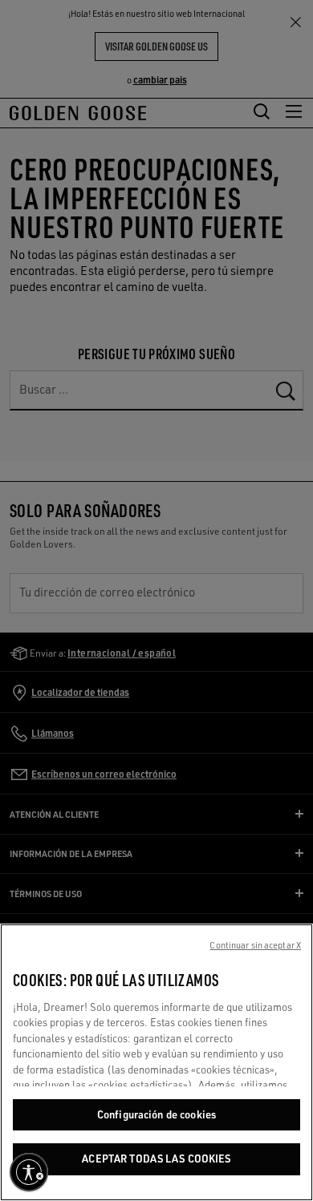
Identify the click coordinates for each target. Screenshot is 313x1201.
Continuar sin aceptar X (255, 945)
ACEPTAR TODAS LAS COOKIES (156, 1158)
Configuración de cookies (156, 1114)
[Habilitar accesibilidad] (29, 1172)
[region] (156, 1062)
